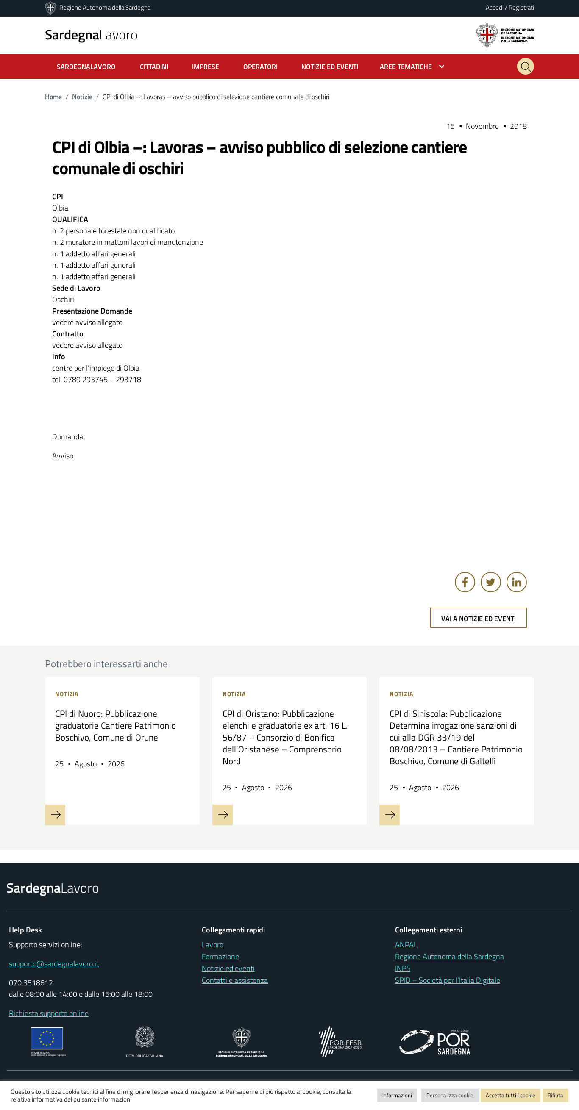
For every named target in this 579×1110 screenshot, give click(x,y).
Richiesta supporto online (49, 1013)
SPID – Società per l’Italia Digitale (447, 980)
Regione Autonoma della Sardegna (104, 7)
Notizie (82, 97)
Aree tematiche (406, 66)
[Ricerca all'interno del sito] (525, 66)
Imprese (205, 66)
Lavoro (91, 34)
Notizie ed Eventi (329, 66)
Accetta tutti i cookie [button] (510, 1095)
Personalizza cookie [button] (449, 1095)
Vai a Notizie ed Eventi (478, 618)
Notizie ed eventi (228, 968)
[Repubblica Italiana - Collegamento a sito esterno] (145, 1040)
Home (53, 97)
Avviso (62, 455)
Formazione (220, 956)
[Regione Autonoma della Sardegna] (51, 7)
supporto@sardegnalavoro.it (54, 963)
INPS (403, 968)
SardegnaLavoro (86, 66)
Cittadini (154, 66)
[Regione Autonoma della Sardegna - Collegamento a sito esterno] (241, 1040)
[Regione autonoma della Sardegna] (505, 34)
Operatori (260, 66)
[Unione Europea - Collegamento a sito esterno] (48, 1040)
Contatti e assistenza (235, 980)
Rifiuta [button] (555, 1095)
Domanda (67, 436)
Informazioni (397, 1095)
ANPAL (406, 944)
